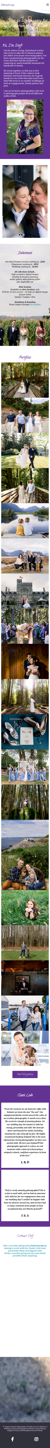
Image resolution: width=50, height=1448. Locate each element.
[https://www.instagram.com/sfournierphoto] (13, 1438)
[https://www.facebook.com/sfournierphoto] (37, 1438)
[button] (47, 5)
